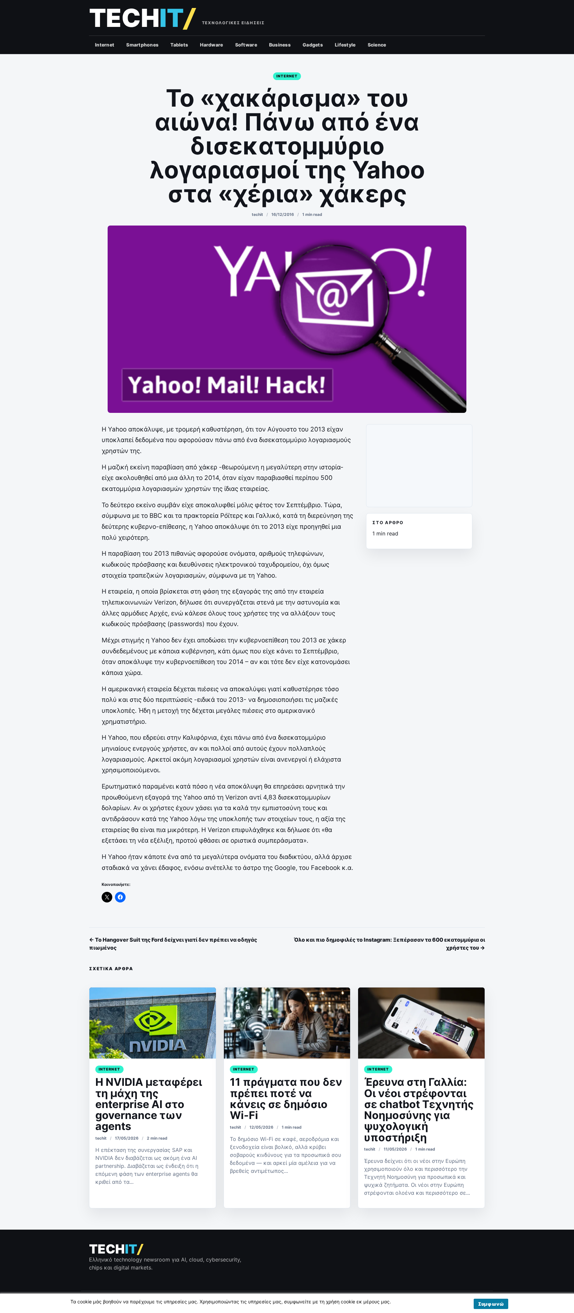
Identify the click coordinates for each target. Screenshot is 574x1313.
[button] (491, 1304)
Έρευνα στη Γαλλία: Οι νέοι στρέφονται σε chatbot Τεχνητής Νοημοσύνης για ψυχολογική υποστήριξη (419, 1110)
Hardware (211, 44)
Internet (104, 44)
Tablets (179, 44)
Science (377, 44)
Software (246, 44)
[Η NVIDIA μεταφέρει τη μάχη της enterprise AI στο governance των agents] (152, 1023)
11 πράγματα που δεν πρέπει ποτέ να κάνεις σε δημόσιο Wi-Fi (286, 1099)
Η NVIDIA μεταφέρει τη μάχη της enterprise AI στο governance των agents (148, 1104)
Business (280, 44)
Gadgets (313, 44)
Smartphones (142, 44)
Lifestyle (345, 44)
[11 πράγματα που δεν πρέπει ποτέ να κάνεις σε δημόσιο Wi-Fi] (287, 1023)
